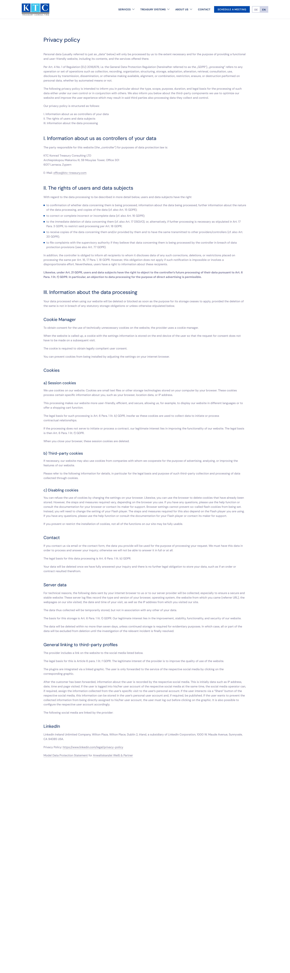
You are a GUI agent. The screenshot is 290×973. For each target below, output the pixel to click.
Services (124, 9)
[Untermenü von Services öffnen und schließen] (133, 9)
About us (181, 9)
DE (256, 9)
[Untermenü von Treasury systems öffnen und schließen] (168, 9)
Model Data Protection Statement (66, 755)
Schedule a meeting (232, 9)
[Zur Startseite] (35, 9)
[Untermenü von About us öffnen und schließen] (191, 9)
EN (264, 9)
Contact (204, 9)
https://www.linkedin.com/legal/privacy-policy (93, 747)
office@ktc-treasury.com (69, 173)
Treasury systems (153, 9)
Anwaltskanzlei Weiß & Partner (113, 755)
